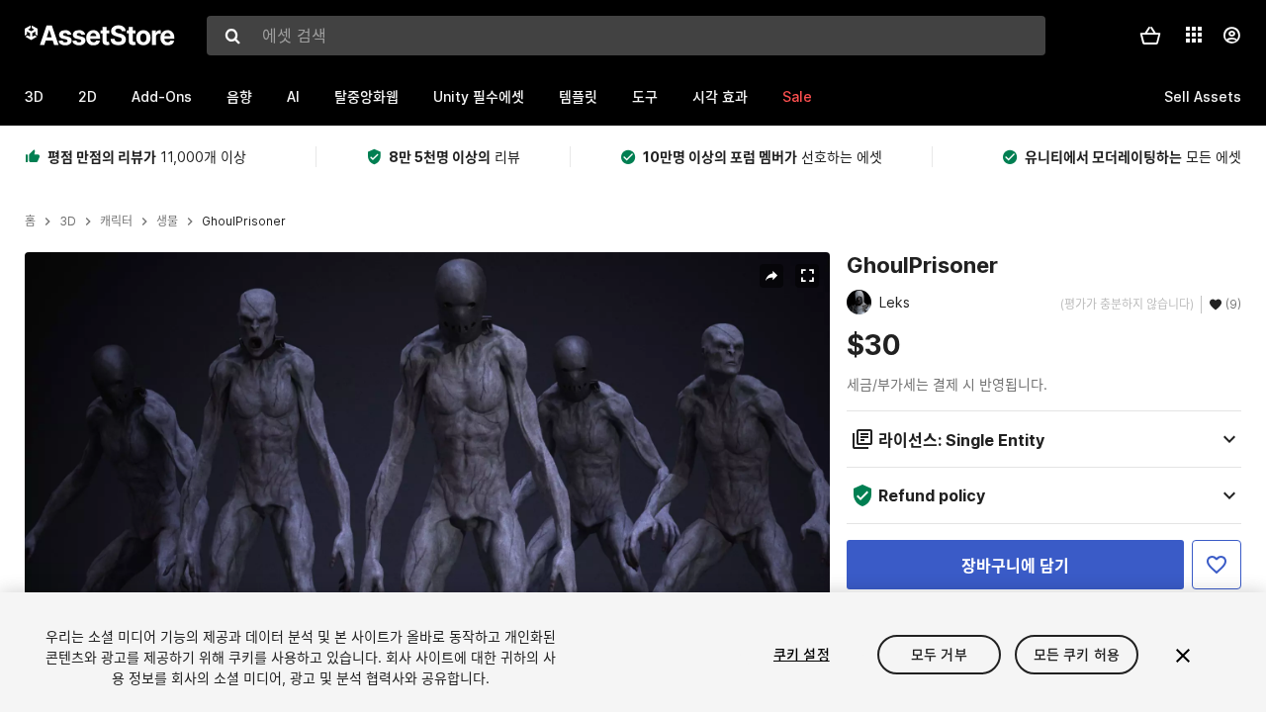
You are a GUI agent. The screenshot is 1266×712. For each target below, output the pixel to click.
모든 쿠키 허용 (1077, 654)
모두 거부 (939, 654)
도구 (645, 96)
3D (34, 96)
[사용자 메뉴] (1231, 35)
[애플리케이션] (1194, 34)
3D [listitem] (67, 221)
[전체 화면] (807, 276)
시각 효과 (720, 96)
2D (87, 96)
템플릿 (578, 96)
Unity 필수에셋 (478, 96)
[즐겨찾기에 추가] (1216, 564)
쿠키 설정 (801, 654)
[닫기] (1183, 655)
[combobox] (626, 35)
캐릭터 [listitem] (116, 221)
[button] (1150, 35)
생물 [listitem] (167, 221)
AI (293, 96)
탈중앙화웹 (366, 96)
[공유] (771, 276)
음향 (239, 96)
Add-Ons (162, 96)
